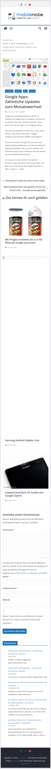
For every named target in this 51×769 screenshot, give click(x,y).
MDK (23, 112)
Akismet (33, 569)
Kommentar (9, 530)
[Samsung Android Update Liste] (25, 258)
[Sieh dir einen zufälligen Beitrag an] (45, 28)
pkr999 (11, 720)
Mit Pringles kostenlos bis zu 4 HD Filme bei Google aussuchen (23, 241)
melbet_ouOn (13, 651)
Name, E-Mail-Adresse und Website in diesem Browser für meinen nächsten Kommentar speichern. (23, 619)
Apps (25, 91)
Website (6, 599)
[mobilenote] (5, 28)
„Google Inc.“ (14, 169)
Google (32, 91)
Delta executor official (16, 682)
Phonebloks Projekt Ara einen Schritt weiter (25, 180)
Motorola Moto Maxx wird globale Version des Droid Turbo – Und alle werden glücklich (25, 189)
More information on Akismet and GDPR (29, 573)
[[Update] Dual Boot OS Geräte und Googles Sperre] (25, 455)
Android (18, 91)
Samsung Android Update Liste (22, 440)
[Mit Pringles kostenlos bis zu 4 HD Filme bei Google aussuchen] (25, 205)
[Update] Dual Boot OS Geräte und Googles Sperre (24, 494)
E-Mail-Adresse (10, 588)
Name (6, 576)
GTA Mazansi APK (15, 700)
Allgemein (9, 91)
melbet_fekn (13, 668)
